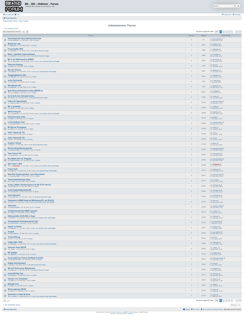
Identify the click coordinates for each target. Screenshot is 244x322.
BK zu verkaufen (14, 106)
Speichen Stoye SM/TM (17, 247)
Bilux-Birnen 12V (14, 85)
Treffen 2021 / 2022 (15, 242)
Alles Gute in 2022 (15, 164)
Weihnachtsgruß (14, 112)
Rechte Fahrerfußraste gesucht (20, 148)
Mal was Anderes (14, 70)
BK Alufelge (12, 253)
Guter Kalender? (14, 195)
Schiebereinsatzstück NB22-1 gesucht (22, 211)
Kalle (11, 118)
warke (12, 97)
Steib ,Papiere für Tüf (16, 132)
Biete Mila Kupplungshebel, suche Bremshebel (26, 174)
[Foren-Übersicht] (14, 6)
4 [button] (229, 32)
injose (12, 291)
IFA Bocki (13, 275)
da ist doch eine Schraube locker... (21, 96)
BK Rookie (16, 61)
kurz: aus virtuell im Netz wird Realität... (48, 61)
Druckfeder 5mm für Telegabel (19, 159)
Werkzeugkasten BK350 (17, 289)
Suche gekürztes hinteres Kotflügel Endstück (25, 258)
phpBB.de (131, 313)
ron (11, 134)
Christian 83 (14, 186)
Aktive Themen (23, 21)
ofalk (11, 285)
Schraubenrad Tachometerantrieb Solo (23, 221)
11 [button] (237, 32)
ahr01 (12, 129)
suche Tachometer (15, 80)
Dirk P (12, 202)
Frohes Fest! (13, 169)
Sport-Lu (13, 280)
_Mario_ (12, 212)
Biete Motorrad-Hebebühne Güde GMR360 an (25, 91)
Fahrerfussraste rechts (16, 117)
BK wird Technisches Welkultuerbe (21, 268)
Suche (37, 40)
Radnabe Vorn (13, 284)
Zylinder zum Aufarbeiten (18, 279)
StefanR (12, 218)
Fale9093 (13, 56)
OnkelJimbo (14, 223)
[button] (216, 31)
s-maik (12, 181)
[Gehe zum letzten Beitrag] (222, 39)
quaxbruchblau (15, 103)
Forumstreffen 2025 (15, 49)
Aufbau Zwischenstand (17, 263)
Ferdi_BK (13, 82)
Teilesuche (12, 206)
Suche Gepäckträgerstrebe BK (19, 190)
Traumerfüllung (14, 237)
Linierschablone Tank (16, 122)
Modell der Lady (14, 44)
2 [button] (223, 32)
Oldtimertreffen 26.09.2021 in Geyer (21, 216)
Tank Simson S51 (14, 153)
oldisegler (13, 50)
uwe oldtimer (14, 233)
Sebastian (16, 166)
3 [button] (226, 32)
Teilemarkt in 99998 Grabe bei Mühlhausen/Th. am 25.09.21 (31, 200)
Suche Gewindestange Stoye (19, 179)
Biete (34, 87)
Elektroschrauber (15, 259)
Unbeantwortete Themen (10, 21)
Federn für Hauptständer (17, 101)
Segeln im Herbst (14, 226)
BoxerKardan (14, 40)
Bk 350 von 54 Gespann (17, 127)
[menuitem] (16, 14)
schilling (15, 92)
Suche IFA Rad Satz (15, 273)
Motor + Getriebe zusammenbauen (21, 54)
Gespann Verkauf (14, 143)
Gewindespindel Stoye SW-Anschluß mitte (24, 38)
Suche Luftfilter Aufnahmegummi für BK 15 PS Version (29, 185)
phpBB (125, 312)
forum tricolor (111, 312)
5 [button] (231, 32)
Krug (11, 66)
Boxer (12, 144)
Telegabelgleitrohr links (17, 75)
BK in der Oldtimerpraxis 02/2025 (21, 59)
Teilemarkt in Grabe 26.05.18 (19, 294)
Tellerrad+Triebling (15, 65)
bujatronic (13, 45)
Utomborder (14, 155)
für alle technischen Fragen (40, 50)
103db (12, 108)
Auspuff (11, 232)
